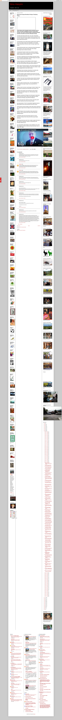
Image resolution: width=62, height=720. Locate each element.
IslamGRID (26, 708)
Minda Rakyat (13, 692)
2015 (44, 599)
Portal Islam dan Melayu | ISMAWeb (15, 676)
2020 (44, 428)
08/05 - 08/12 (46, 454)
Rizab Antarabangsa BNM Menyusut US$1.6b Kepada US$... (48, 495)
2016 (44, 598)
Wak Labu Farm (27, 654)
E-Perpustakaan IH (15, 10)
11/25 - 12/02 (46, 437)
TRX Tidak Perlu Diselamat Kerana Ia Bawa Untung (48, 480)
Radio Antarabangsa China (43, 678)
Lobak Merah (12, 663)
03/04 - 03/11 (46, 587)
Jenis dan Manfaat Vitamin (43, 650)
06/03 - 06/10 (46, 573)
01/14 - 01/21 (46, 595)
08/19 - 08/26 (46, 452)
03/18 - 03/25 (46, 585)
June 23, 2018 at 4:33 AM (22, 161)
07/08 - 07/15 (46, 458)
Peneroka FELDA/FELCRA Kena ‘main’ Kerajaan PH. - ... (48, 534)
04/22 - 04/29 (46, 580)
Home (10, 10)
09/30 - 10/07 (46, 445)
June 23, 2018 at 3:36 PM (22, 222)
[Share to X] (33, 149)
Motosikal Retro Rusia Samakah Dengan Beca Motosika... (48, 557)
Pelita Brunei (41, 685)
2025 (44, 423)
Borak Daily (12, 656)
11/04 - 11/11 (46, 440)
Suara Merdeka (13, 645)
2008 (44, 607)
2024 (44, 424)
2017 (44, 597)
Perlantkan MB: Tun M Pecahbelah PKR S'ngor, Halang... (48, 532)
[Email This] (31, 149)
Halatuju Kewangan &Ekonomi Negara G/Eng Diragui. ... (48, 463)
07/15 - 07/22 (46, 457)
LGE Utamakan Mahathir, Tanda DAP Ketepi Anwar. (48, 518)
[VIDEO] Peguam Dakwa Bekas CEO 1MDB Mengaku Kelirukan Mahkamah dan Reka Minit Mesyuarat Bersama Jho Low (16, 669)
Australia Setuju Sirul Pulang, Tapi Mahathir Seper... (48, 525)
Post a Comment (20, 224)
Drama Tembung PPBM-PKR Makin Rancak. (48, 488)
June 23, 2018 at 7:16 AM (22, 190)
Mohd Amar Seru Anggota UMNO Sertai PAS (48, 511)
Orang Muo (26, 647)
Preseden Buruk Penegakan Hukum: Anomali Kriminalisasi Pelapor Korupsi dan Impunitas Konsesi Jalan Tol (45, 640)
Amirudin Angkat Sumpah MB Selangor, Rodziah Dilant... (48, 522)
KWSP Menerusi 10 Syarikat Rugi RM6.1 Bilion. (48, 515)
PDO (11, 652)
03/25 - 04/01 (46, 584)
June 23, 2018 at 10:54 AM (22, 207)
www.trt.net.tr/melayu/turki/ (43, 686)
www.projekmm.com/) (42, 703)
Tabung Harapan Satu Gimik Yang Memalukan (48, 490)
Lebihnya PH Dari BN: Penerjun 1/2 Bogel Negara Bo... (47, 503)
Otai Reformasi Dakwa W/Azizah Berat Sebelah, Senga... (48, 499)
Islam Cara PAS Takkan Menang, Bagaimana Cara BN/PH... (48, 551)
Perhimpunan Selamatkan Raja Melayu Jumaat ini (48, 527)
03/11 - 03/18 (46, 586)
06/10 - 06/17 (46, 572)
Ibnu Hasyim (16, 4)
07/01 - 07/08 (46, 459)
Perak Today (12, 683)
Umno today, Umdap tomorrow (14, 674)
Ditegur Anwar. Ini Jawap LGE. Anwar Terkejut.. (48, 523)
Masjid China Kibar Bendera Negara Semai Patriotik (48, 571)
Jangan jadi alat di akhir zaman (14, 687)
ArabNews (41, 646)
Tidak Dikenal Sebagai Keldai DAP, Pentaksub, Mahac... (48, 508)
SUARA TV (12, 671)
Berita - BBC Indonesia (43, 699)
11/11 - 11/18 (46, 439)
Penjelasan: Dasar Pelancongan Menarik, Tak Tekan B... (48, 487)
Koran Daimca (42, 671)
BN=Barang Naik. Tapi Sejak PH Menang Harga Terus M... (48, 493)
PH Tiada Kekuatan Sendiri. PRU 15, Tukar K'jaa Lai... (48, 467)
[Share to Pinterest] (35, 149)
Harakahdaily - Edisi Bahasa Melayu (44, 674)
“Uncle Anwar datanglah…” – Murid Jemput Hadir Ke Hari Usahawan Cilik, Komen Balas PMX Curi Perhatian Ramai (16, 665)
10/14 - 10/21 (46, 443)
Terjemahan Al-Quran (28, 696)
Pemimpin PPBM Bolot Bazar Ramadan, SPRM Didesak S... (48, 569)
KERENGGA (12, 642)
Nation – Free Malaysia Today (15, 635)
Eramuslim (41, 655)
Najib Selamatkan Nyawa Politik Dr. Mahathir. (48, 510)
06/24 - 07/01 (46, 460)
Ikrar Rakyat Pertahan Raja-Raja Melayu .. (48, 474)
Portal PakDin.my (13, 667)
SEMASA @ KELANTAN (28, 671)
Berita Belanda (42, 659)
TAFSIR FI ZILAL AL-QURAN (29, 706)
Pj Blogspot (12, 686)
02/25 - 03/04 (46, 588)
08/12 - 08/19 (46, 453)
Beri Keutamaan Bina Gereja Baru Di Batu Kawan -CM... (48, 555)
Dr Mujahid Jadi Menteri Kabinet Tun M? (48, 517)
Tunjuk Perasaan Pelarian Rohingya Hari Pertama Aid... (48, 567)
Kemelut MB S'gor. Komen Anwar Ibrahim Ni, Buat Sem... (48, 529)
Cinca (12, 689)
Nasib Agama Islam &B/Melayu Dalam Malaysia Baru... (47, 553)
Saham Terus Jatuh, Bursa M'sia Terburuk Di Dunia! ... (48, 484)
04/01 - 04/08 (46, 583)
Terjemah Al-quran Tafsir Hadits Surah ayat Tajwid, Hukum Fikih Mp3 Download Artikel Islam (30, 703)
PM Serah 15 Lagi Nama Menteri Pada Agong (48, 476)
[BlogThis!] (32, 149)
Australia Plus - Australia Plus (44, 700)
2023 (44, 425)
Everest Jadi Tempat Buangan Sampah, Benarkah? (47, 559)
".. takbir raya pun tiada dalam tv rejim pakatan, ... (48, 540)
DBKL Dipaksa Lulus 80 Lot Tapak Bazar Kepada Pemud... (48, 564)
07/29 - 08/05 (46, 455)
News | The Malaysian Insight (43, 695)
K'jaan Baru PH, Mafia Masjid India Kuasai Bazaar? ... (48, 548)
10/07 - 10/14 (46, 444)
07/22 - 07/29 (46, 456)
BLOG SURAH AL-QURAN (28, 701)
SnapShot (12, 698)
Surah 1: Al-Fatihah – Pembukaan (29, 697)
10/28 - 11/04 (46, 441)
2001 (44, 609)
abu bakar (20, 164)
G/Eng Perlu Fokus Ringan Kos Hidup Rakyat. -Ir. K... (48, 465)
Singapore (41, 664)
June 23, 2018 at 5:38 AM (22, 183)
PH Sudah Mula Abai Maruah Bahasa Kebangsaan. (48, 473)
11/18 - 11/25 (46, 438)
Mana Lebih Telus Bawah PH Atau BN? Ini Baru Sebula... (48, 562)
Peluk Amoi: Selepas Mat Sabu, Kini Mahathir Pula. (48, 520)
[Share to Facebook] (34, 149)
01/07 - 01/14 (46, 596)
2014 (44, 600)
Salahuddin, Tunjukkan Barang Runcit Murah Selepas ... (48, 546)
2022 (44, 426)
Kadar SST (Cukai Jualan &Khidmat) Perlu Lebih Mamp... (48, 536)
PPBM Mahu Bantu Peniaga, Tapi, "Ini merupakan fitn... (48, 538)
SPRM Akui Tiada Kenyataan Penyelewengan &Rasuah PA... (48, 479)
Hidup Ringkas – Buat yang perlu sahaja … (45, 689)
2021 (44, 427)
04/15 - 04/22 (46, 581)
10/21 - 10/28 (46, 442)
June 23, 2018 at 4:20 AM (22, 157)
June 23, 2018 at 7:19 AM (22, 198)
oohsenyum (27, 635)
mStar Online (41, 690)
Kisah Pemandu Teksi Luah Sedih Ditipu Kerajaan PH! (48, 501)
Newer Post (18, 225)
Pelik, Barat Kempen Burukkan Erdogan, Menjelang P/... (47, 471)
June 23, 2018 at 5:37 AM (22, 179)
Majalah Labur (27, 642)
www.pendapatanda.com (43, 677)
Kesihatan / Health (42, 649)
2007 (44, 608)
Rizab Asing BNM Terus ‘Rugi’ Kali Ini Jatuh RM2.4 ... (48, 483)
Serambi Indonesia (42, 635)
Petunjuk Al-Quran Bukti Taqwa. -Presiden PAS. (48, 544)
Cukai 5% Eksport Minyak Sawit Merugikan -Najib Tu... (48, 542)
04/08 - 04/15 (46, 582)
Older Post (39, 225)
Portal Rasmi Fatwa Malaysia (29, 711)
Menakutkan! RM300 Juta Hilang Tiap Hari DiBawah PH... (48, 506)
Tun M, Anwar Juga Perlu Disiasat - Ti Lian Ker (48, 497)
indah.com (26, 679)
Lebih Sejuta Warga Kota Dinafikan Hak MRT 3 (48, 469)
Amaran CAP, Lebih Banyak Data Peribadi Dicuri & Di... (48, 513)
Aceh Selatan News (42, 652)
